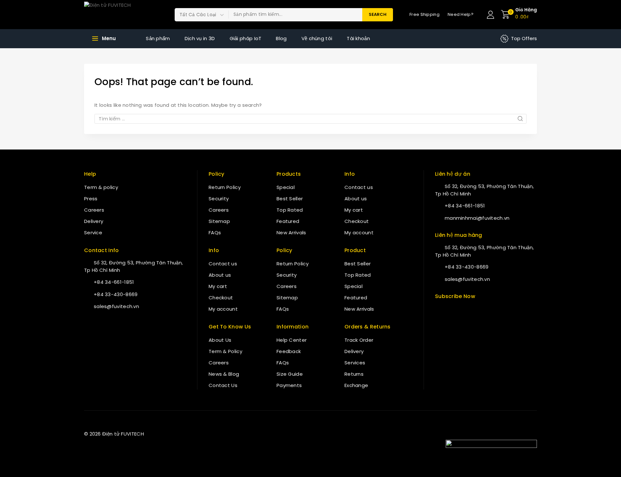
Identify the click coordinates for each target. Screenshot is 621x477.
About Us (220, 340)
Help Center (292, 340)
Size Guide (290, 374)
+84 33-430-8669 (116, 294)
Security (219, 198)
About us (220, 275)
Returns (354, 374)
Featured (288, 221)
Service (93, 232)
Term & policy (101, 187)
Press (91, 198)
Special (286, 187)
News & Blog (224, 374)
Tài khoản (358, 38)
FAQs (215, 232)
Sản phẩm (158, 38)
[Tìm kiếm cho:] (310, 118)
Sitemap (219, 221)
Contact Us (223, 385)
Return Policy (225, 187)
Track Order (358, 340)
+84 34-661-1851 (114, 282)
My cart (218, 286)
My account (223, 308)
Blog (281, 38)
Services (354, 362)
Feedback (289, 351)
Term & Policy (225, 351)
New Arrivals (291, 232)
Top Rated (290, 209)
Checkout (221, 297)
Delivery (93, 221)
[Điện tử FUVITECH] (116, 15)
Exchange (356, 385)
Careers (94, 209)
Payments (289, 385)
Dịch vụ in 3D (200, 38)
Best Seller (290, 198)
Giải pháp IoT (246, 38)
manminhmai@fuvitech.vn (477, 218)
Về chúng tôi (316, 38)
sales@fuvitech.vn (116, 306)
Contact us (223, 263)
